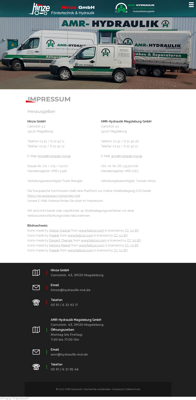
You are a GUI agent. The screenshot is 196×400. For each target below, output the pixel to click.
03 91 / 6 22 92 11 (64, 305)
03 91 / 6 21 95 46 (65, 369)
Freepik (54, 235)
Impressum (118, 389)
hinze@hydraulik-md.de (54, 156)
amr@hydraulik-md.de (126, 156)
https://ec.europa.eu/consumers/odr (53, 196)
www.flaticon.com (91, 230)
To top (189, 393)
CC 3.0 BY (132, 230)
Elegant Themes (61, 240)
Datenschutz (133, 389)
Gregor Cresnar (59, 230)
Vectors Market (59, 245)
